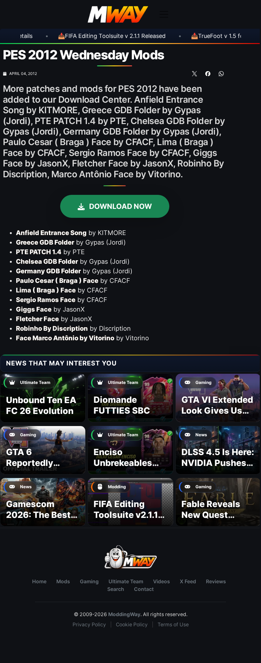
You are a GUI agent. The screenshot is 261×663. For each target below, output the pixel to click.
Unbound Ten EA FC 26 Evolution (41, 405)
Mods (63, 581)
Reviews (216, 581)
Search (115, 589)
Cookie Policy (132, 625)
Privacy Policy (89, 625)
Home (39, 581)
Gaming (89, 581)
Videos (161, 581)
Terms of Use (173, 625)
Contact (144, 589)
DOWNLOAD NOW (120, 206)
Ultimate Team (126, 581)
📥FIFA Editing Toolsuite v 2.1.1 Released (81, 36)
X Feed (188, 581)
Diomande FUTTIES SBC (122, 405)
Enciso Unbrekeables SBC (123, 463)
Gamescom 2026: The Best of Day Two (38, 515)
